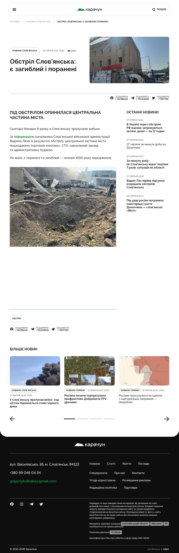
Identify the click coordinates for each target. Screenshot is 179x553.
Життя (126, 463)
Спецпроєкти (98, 473)
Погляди (143, 463)
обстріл (16, 318)
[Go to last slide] (13, 419)
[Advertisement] (62, 278)
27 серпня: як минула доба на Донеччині (146, 146)
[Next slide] (165, 419)
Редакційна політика (103, 487)
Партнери (130, 487)
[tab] (69, 419)
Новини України (75, 390)
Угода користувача (102, 480)
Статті (111, 463)
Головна (15, 22)
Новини (95, 463)
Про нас (119, 473)
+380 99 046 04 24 (25, 473)
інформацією (24, 136)
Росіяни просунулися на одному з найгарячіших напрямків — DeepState (140, 399)
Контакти (138, 473)
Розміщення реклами (136, 480)
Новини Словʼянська (38, 22)
